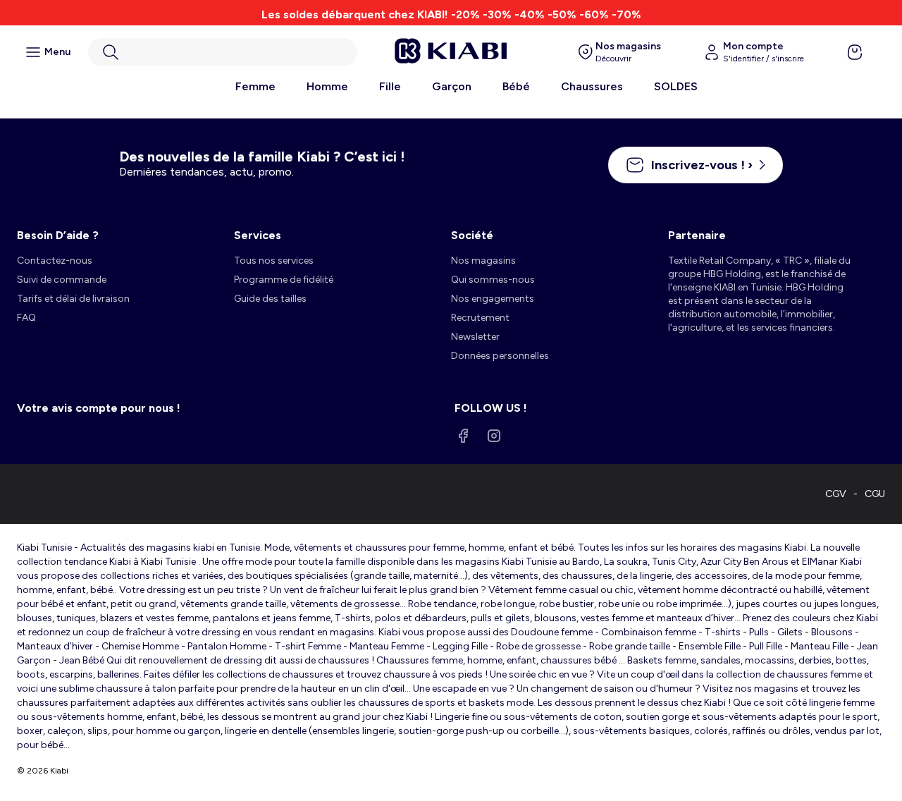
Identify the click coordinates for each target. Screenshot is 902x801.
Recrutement (480, 318)
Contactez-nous (54, 261)
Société (472, 235)
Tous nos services (274, 261)
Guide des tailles (270, 299)
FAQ (26, 318)
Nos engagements (492, 299)
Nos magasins (483, 261)
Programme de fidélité (283, 280)
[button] (222, 52)
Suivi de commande (61, 280)
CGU (875, 494)
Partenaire (697, 235)
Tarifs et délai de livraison (73, 299)
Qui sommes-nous (493, 280)
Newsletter (475, 337)
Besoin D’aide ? (58, 235)
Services (257, 235)
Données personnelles (500, 356)
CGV (835, 494)
